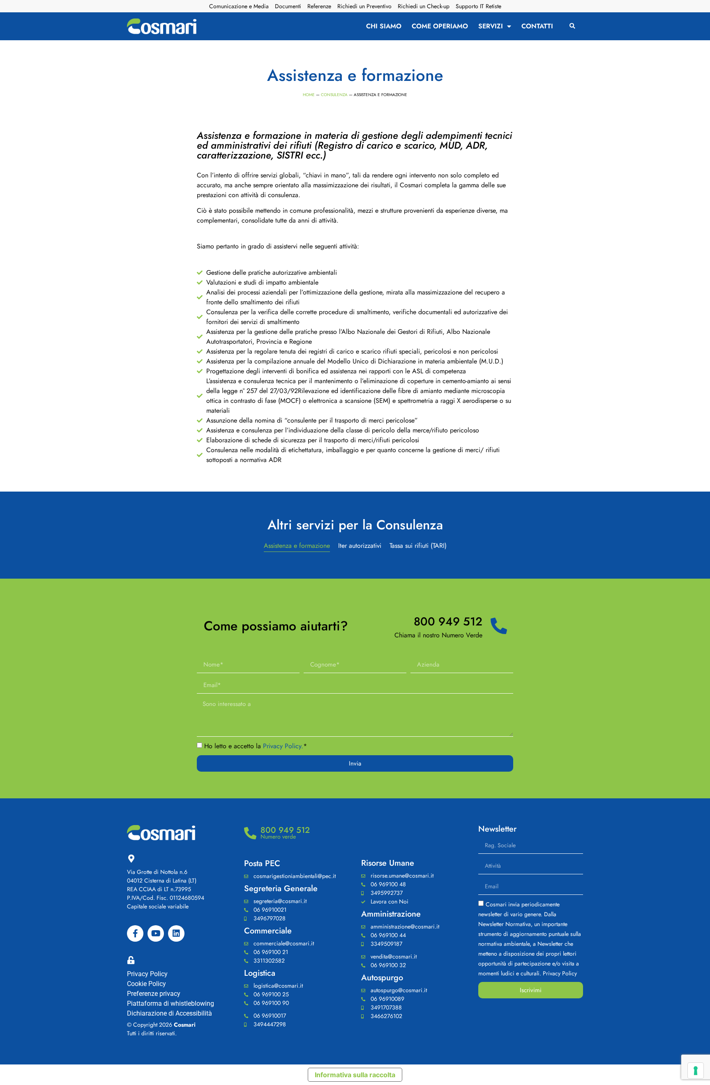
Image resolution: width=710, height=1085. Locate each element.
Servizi (490, 26)
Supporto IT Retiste (478, 6)
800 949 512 (448, 621)
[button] (572, 26)
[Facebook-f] (135, 933)
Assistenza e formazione (297, 545)
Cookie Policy (146, 984)
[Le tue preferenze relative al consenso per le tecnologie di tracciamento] (695, 1070)
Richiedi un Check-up (424, 6)
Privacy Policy (147, 974)
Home (309, 95)
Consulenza (334, 95)
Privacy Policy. (283, 746)
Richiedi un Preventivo (364, 6)
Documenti (288, 6)
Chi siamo (383, 26)
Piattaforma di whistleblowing (170, 1003)
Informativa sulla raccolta (355, 1075)
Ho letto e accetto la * (255, 746)
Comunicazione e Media (239, 6)
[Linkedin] (176, 933)
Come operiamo (440, 26)
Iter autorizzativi (359, 545)
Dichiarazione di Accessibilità (169, 1013)
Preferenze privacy (153, 994)
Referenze (319, 6)
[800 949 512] (499, 626)
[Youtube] (156, 933)
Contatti (537, 26)
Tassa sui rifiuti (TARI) (418, 545)
